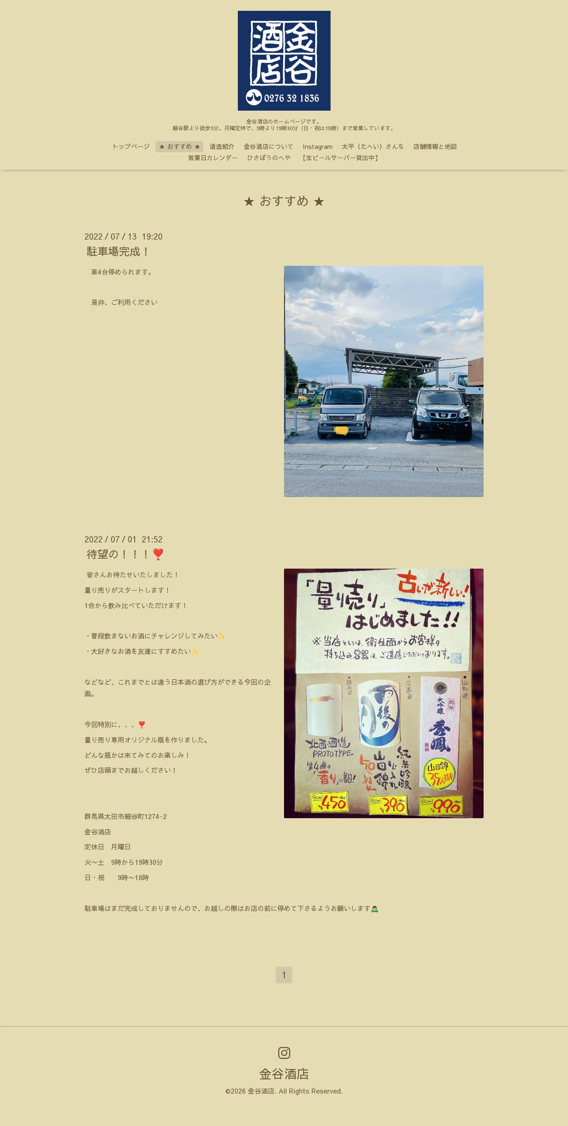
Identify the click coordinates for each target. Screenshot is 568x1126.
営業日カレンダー (213, 157)
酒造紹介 (222, 146)
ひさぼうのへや (269, 157)
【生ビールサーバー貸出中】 (340, 157)
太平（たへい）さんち (373, 146)
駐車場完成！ (118, 250)
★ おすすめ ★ (179, 146)
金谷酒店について (269, 146)
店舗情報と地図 (435, 146)
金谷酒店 (284, 1073)
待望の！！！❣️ (125, 553)
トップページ (131, 146)
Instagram (318, 146)
